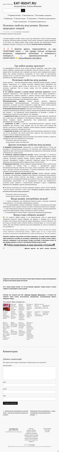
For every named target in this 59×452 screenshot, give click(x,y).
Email (5, 389)
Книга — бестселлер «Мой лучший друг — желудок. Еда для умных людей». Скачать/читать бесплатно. (6, 335)
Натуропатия (26, 31)
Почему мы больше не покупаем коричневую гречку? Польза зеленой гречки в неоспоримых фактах (30, 335)
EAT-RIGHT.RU (25, 3)
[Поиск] (23, 10)
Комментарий (7, 365)
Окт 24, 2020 (6, 31)
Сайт (4, 396)
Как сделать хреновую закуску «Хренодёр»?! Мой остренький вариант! (6, 315)
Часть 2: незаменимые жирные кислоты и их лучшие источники (22, 333)
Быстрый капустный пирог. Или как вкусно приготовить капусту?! (14, 315)
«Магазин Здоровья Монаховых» (35, 295)
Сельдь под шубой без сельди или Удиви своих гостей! (29, 314)
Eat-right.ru (32, 444)
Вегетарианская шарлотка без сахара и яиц (46, 313)
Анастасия (19, 31)
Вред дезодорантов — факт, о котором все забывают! (14, 332)
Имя (5, 382)
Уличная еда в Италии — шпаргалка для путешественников (38, 313)
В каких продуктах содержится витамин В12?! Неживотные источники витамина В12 (22, 315)
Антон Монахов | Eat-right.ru (30, 58)
